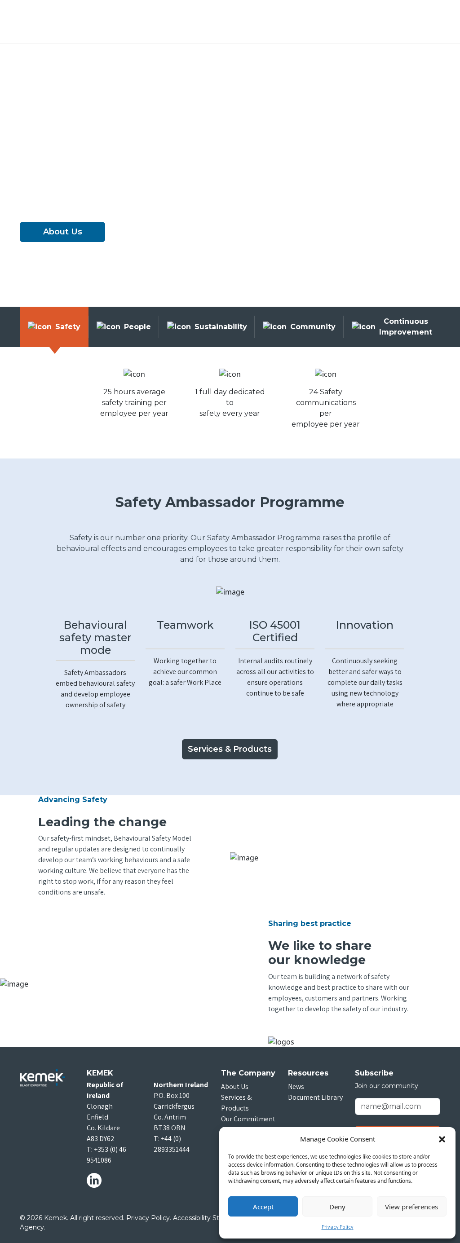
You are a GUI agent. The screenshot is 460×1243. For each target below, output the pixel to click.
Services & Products (230, 749)
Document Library (315, 1097)
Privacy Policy (338, 1226)
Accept (263, 1206)
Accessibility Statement (210, 1218)
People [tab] (137, 326)
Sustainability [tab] (221, 326)
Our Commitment (248, 1119)
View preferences (411, 1206)
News (296, 1086)
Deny (337, 1206)
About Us (62, 232)
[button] (442, 1138)
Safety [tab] (67, 326)
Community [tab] (313, 326)
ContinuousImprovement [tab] (405, 326)
